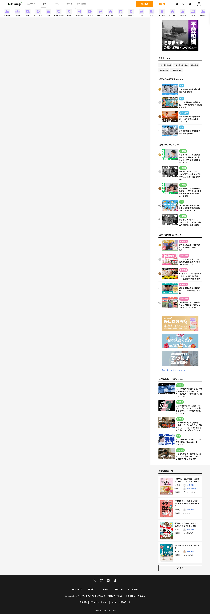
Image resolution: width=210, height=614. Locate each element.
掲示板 (43, 4)
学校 (194, 65)
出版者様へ (130, 596)
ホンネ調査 (81, 4)
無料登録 (144, 4)
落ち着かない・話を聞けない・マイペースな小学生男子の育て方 (187, 503)
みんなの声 (30, 4)
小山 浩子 (191, 485)
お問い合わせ (124, 602)
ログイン (162, 4)
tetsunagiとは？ (72, 596)
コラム (56, 4)
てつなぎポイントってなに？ (93, 596)
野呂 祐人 (191, 551)
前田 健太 (191, 529)
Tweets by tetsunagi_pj (173, 370)
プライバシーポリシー (99, 602)
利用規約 (83, 602)
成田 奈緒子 (192, 489)
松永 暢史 (191, 510)
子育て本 (68, 4)
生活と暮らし (165, 65)
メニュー (199, 5)
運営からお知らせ (115, 596)
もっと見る (179, 568)
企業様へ (141, 596)
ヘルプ (113, 602)
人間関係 (163, 70)
